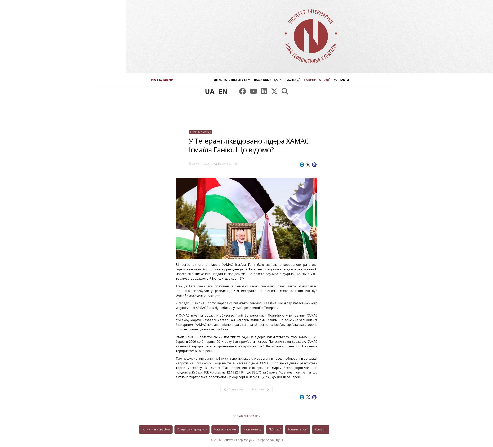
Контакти (341, 80)
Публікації (292, 80)
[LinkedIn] (264, 91)
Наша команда (266, 80)
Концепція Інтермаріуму (191, 429)
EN (223, 91)
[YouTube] (253, 91)
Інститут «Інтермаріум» (156, 429)
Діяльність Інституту (230, 80)
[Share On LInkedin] (314, 164)
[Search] (285, 91)
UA (210, 91)
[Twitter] (274, 91)
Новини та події (317, 80)
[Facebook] (242, 91)
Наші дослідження (225, 429)
